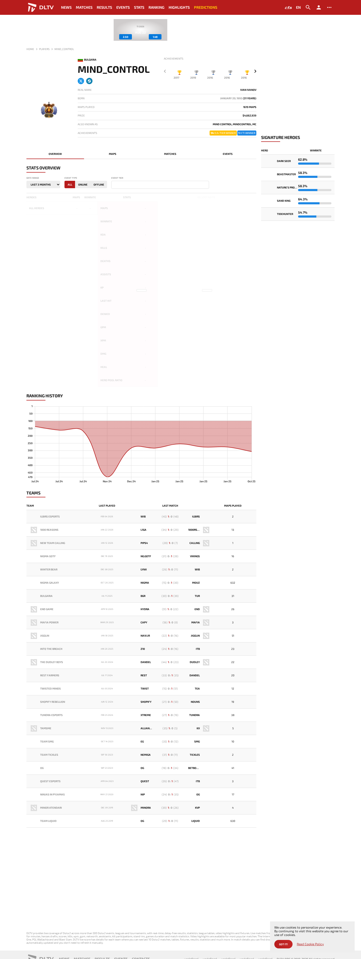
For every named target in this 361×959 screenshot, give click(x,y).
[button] (255, 71)
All (70, 184)
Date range (32, 178)
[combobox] (160, 185)
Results (104, 7)
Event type (70, 178)
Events (123, 7)
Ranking (156, 7)
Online (82, 184)
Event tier (117, 178)
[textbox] (114, 185)
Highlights (179, 7)
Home (30, 49)
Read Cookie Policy (310, 944)
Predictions (205, 7)
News (66, 7)
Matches (84, 7)
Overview (55, 153)
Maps (112, 153)
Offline (99, 184)
